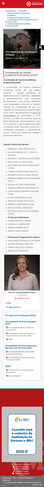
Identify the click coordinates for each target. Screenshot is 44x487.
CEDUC (8, 366)
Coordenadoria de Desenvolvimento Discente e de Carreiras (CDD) (21, 347)
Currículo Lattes (23, 298)
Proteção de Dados (22, 467)
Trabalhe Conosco (22, 471)
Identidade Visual (22, 469)
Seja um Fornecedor (22, 473)
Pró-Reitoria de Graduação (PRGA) (21, 53)
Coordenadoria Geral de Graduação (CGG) (20, 322)
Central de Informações (22, 464)
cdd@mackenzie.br (14, 307)
